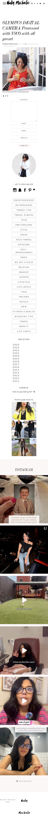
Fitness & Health (24, 311)
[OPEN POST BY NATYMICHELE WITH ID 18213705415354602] (24, 550)
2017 (16, 364)
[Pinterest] (7, 96)
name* (24, 123)
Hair (24, 307)
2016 (16, 367)
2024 (16, 345)
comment (24, 99)
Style (24, 230)
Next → (13, 46)
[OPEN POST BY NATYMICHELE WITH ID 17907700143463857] (24, 650)
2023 (16, 347)
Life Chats (24, 331)
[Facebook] (5, 96)
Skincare (24, 245)
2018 (16, 361)
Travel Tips (24, 210)
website (24, 137)
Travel (24, 321)
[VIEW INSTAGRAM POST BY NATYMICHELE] (46, 520)
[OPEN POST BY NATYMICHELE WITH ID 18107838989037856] (24, 751)
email (24, 130)
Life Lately (24, 287)
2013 (16, 375)
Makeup (24, 272)
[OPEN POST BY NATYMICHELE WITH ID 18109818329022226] (24, 701)
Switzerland (24, 225)
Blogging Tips (24, 316)
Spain (24, 235)
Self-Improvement (24, 250)
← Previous (6, 46)
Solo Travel (24, 240)
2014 (16, 373)
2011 (16, 381)
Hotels (24, 302)
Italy (24, 292)
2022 (16, 350)
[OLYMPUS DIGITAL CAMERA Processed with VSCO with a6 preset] (24, 69)
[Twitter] (3, 96)
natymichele (24, 477)
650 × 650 (21, 44)
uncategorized (24, 200)
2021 (16, 353)
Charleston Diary (32, 44)
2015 (16, 370)
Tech (24, 220)
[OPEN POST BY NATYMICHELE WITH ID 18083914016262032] (24, 600)
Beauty (24, 326)
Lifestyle (24, 282)
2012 (16, 378)
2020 (16, 356)
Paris (24, 257)
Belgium (24, 267)
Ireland (24, 297)
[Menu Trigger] (4, 3)
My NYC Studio (24, 262)
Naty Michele (18, 3)
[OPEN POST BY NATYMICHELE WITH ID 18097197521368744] (24, 499)
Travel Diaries (24, 215)
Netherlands (24, 205)
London (24, 277)
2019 (16, 359)
